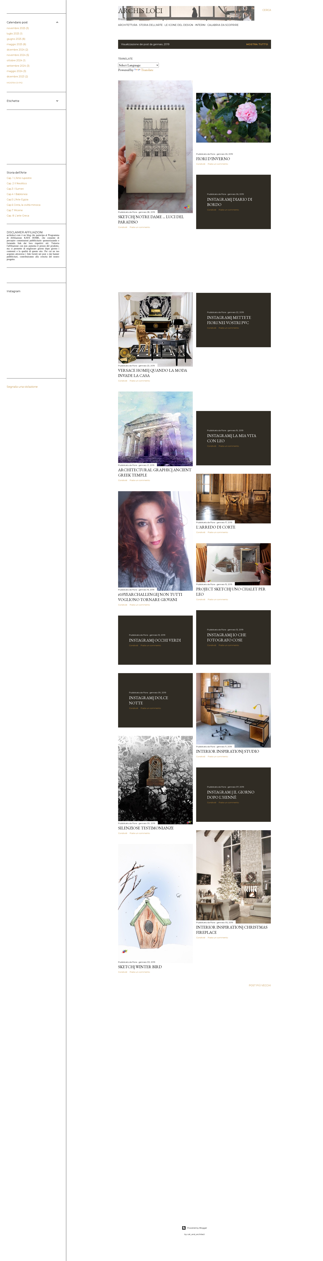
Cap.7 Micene (15, 210)
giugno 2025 (16, 38)
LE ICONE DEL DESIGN (179, 25)
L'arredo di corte (215, 527)
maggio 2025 (16, 44)
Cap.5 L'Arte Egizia (17, 199)
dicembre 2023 (17, 76)
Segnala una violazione (22, 386)
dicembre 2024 (17, 49)
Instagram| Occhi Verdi (155, 640)
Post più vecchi (260, 985)
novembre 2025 (17, 28)
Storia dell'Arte (151, 25)
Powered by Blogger (197, 1228)
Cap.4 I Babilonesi (17, 194)
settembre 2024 (18, 65)
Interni (200, 25)
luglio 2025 (14, 33)
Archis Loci (140, 10)
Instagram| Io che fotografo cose (226, 637)
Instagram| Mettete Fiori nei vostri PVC (229, 320)
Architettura (127, 25)
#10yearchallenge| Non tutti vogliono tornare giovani (150, 597)
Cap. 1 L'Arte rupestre (19, 178)
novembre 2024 (17, 55)
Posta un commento (140, 227)
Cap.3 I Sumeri (15, 188)
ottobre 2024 (16, 60)
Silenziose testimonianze (146, 828)
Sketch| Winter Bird (140, 966)
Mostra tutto (257, 44)
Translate (147, 70)
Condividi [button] (122, 227)
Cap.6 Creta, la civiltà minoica (23, 204)
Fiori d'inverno (213, 158)
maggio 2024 (16, 71)
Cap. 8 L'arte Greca (18, 215)
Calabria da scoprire (223, 25)
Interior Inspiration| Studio (227, 751)
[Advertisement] (155, 260)
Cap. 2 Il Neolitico (17, 183)
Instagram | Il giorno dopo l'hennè (230, 794)
